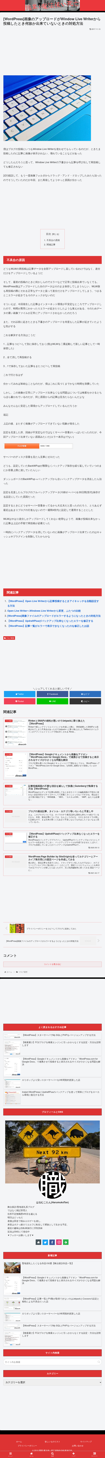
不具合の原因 (53, 240)
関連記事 (51, 244)
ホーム (19, 1441)
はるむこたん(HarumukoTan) (52, 1202)
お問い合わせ (77, 1445)
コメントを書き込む (52, 964)
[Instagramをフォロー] (59, 1242)
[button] (99, 1362)
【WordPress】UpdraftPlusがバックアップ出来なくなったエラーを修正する (50, 621)
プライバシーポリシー (27, 1445)
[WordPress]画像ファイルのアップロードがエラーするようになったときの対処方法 (54, 616)
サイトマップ (86, 1441)
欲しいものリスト (52, 1441)
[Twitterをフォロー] (45, 1242)
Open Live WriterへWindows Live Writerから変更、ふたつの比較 (44, 610)
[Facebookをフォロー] (52, 1242)
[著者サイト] (38, 1242)
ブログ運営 (10, 638)
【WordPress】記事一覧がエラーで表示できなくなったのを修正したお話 (48, 626)
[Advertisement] (52, 52)
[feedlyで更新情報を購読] (65, 1242)
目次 (48, 234)
